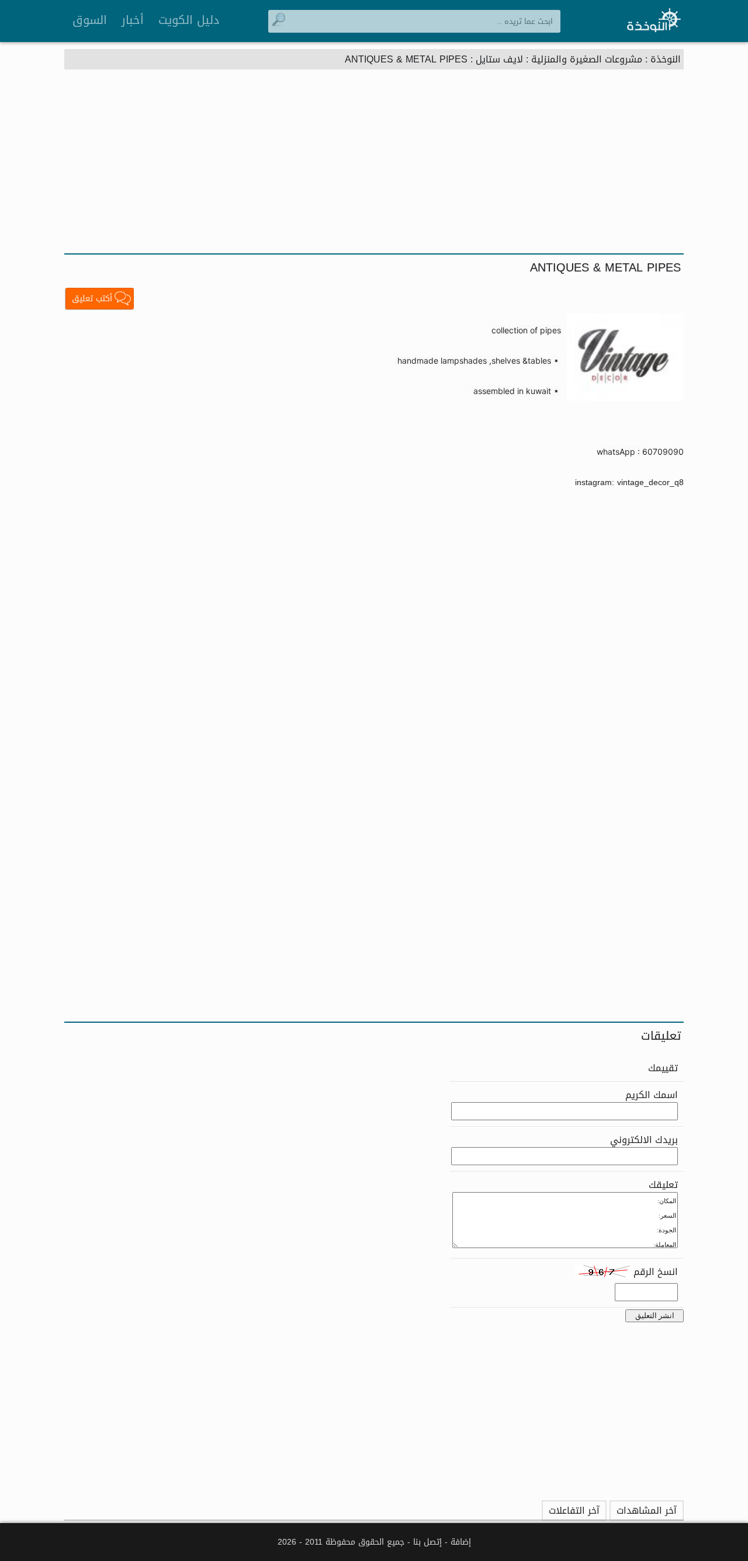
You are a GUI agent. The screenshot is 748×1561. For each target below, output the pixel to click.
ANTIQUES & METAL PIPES (406, 59)
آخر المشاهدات (647, 1510)
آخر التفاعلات (574, 1510)
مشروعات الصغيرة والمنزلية (586, 59)
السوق (89, 20)
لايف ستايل (499, 59)
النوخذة (665, 59)
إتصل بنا (427, 1542)
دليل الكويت (188, 20)
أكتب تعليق (92, 298)
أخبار (133, 20)
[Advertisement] (374, 166)
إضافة (461, 1542)
